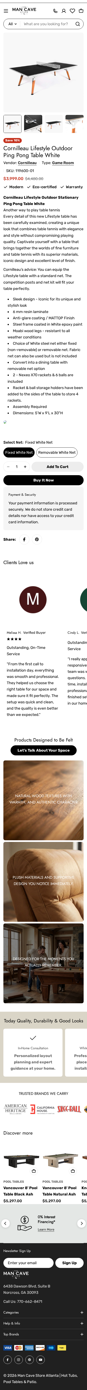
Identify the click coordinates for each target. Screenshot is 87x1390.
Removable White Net (57, 452)
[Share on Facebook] (24, 539)
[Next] (81, 1223)
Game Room (63, 162)
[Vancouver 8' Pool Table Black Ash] (21, 1159)
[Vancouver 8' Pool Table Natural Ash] (60, 1159)
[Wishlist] (72, 11)
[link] (15, 1109)
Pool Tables (13, 1182)
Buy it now (43, 480)
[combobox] (43, 24)
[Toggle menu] (5, 10)
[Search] (77, 23)
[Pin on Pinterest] (37, 539)
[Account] (63, 10)
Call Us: (9, 1301)
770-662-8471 (29, 1301)
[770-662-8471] (55, 10)
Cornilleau (27, 162)
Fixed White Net (19, 452)
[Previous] (5, 1223)
